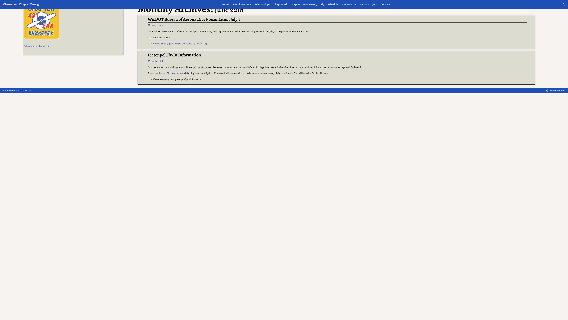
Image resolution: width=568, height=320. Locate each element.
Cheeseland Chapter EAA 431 (22, 4)
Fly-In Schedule (329, 4)
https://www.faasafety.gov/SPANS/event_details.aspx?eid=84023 (177, 44)
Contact (385, 4)
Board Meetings (242, 4)
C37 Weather (349, 4)
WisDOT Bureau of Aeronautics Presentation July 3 (194, 19)
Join (375, 4)
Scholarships (262, 4)
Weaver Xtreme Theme (557, 91)
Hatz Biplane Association (173, 73)
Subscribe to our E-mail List (36, 46)
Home (225, 4)
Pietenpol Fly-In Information (174, 55)
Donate (364, 4)
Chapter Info (280, 4)
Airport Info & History (304, 4)
